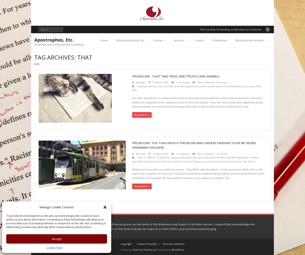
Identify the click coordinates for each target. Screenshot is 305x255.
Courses (158, 40)
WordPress (178, 249)
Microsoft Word (167, 86)
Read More (140, 115)
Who (134, 90)
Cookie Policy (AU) (147, 243)
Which (251, 161)
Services (179, 40)
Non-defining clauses (143, 161)
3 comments (183, 82)
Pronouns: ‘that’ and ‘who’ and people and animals (176, 76)
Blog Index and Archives (249, 40)
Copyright (126, 243)
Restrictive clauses (224, 161)
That (258, 86)
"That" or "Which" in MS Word (153, 157)
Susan (142, 82)
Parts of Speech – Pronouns (212, 82)
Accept (57, 239)
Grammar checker (147, 86)
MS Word (222, 157)
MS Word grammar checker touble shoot (199, 86)
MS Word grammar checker (243, 157)
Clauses (174, 157)
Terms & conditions (173, 243)
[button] (105, 207)
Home (104, 40)
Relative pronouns (245, 86)
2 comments (183, 153)
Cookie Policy (54, 247)
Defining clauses (188, 157)
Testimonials (219, 40)
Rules (238, 161)
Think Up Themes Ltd (144, 249)
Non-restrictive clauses (168, 161)
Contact (199, 40)
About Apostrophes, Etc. (130, 40)
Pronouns (228, 86)
